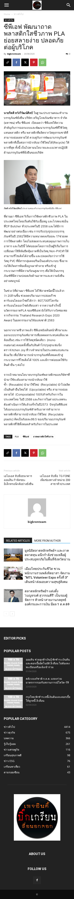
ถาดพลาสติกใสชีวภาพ (43, 436)
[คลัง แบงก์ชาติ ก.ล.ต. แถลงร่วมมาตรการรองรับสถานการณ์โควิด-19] (13, 683)
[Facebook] (16, 62)
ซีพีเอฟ (26, 436)
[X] (25, 62)
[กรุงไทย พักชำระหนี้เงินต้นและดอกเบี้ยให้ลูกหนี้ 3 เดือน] (13, 701)
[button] (6, 5)
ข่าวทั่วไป (19, 14)
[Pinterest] (34, 62)
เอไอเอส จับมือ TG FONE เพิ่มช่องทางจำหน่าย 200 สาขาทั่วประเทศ (55, 480)
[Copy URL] (7, 62)
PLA (17, 436)
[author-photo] (37, 516)
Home (7, 14)
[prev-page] (6, 613)
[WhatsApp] (42, 62)
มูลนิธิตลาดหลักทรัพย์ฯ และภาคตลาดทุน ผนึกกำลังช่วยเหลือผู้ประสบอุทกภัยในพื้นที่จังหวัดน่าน (47, 555)
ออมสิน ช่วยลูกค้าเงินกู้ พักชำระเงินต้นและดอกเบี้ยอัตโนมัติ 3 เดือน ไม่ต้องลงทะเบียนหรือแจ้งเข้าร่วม (48, 663)
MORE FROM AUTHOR (47, 540)
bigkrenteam (14, 53)
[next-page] (12, 613)
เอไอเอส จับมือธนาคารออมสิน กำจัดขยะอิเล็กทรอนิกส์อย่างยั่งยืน (18, 480)
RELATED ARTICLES (18, 540)
